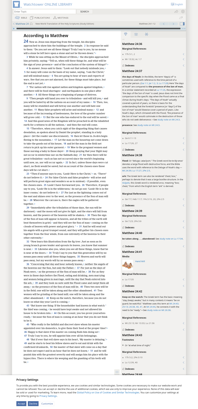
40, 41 (139, 306)
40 (81, 286)
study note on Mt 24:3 (169, 119)
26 (83, 185)
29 (28, 207)
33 (36, 249)
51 (91, 350)
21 (80, 154)
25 (45, 185)
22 (67, 162)
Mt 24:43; (174, 303)
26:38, (132, 306)
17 (55, 139)
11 (35, 109)
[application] (99, 28)
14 (25, 121)
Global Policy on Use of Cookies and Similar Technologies (108, 392)
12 (97, 109)
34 (50, 252)
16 (71, 136)
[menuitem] (182, 11)
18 (65, 143)
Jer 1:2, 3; (153, 83)
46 (25, 332)
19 (68, 147)
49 (25, 343)
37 (78, 267)
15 (28, 128)
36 (28, 264)
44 (55, 313)
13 (44, 117)
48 (28, 339)
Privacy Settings (48, 396)
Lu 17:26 (161, 89)
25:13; (125, 306)
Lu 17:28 (163, 83)
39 (36, 283)
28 (31, 200)
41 (95, 290)
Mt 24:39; (127, 170)
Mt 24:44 (151, 306)
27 (62, 192)
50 (51, 347)
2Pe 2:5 (146, 170)
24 (46, 177)
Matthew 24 (22, 23)
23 (28, 173)
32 (28, 241)
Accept (21, 403)
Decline (33, 403)
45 (28, 324)
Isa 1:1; (144, 83)
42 (47, 298)
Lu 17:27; (137, 170)
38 (89, 271)
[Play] (14, 28)
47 (25, 335)
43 (28, 305)
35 (78, 256)
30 (88, 215)
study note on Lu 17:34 (171, 238)
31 (80, 226)
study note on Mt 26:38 (159, 310)
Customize (47, 403)
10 (94, 102)
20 (67, 151)
